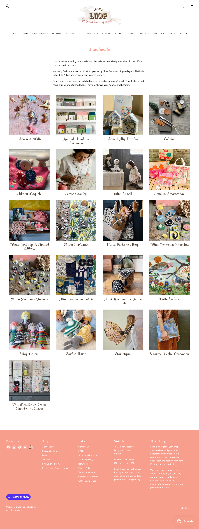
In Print (56, 33)
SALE (155, 33)
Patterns (70, 33)
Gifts (164, 33)
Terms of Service (86, 472)
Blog (173, 33)
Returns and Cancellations (55, 468)
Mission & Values (50, 451)
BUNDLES (107, 33)
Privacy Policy (85, 468)
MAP (132, 463)
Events (131, 33)
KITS (81, 33)
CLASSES (119, 33)
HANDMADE (92, 33)
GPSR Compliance (87, 481)
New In (15, 33)
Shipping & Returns (87, 455)
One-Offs (144, 33)
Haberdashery (40, 33)
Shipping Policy (85, 459)
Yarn (25, 33)
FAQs (81, 451)
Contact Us (83, 446)
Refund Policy (85, 464)
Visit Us (183, 33)
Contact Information (88, 476)
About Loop (48, 446)
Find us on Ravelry (51, 464)
